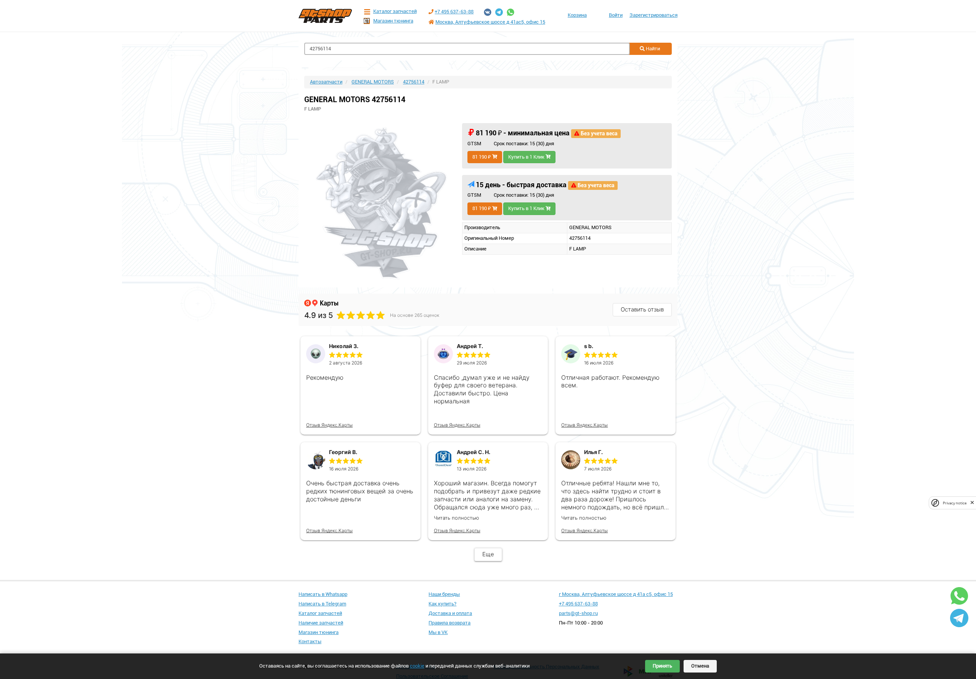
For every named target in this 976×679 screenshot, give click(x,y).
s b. (588, 346)
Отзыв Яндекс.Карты (329, 425)
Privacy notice (954, 503)
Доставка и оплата (450, 613)
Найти (652, 48)
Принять (662, 666)
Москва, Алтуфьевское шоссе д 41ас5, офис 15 (490, 22)
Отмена (700, 666)
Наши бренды (444, 594)
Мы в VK (438, 632)
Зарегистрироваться (653, 15)
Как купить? (442, 604)
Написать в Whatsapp (323, 594)
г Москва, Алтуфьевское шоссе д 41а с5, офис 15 (616, 594)
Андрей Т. (470, 346)
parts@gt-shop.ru (578, 613)
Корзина (577, 15)
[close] (972, 502)
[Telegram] (499, 12)
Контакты (310, 641)
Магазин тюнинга (393, 21)
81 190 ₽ (482, 157)
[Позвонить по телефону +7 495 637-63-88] (431, 11)
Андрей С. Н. (473, 452)
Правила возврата (449, 623)
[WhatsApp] (510, 12)
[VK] (487, 12)
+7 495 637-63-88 (454, 11)
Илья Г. (593, 452)
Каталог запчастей (395, 11)
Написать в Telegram (322, 604)
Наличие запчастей (321, 623)
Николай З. (343, 346)
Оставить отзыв (642, 309)
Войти (616, 15)
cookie (417, 666)
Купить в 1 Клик (527, 157)
